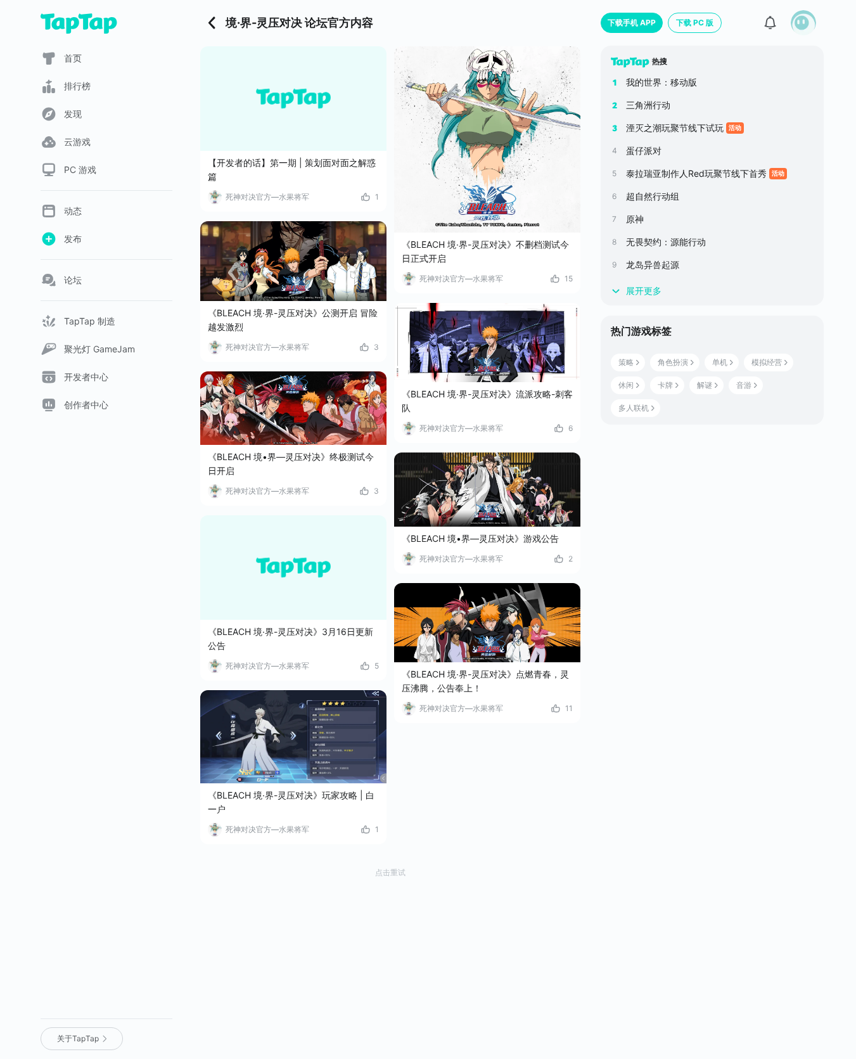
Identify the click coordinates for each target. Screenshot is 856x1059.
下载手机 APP (632, 22)
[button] (803, 22)
